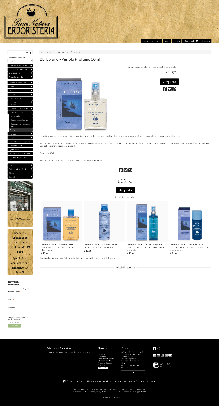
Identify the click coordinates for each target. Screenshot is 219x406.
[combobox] (20, 60)
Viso (11, 90)
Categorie (102, 356)
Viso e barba (15, 116)
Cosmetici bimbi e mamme (20, 142)
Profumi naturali (16, 98)
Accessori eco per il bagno (20, 153)
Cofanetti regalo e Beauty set (20, 158)
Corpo (12, 94)
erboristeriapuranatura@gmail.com (132, 391)
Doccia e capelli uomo (19, 120)
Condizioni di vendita (106, 358)
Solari (12, 138)
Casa (11, 165)
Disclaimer (102, 365)
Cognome (12, 307)
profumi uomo (95, 258)
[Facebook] (154, 349)
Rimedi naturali (14, 73)
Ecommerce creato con (109, 397)
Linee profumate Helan (19, 108)
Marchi (176, 41)
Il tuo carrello (190, 41)
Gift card (12, 173)
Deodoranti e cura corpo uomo (20, 125)
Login (167, 41)
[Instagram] (158, 349)
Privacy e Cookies (105, 363)
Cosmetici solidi (16, 146)
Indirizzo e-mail (14, 291)
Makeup (13, 134)
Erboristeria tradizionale (18, 69)
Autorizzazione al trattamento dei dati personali (18, 318)
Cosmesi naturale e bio (48, 52)
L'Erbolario (110, 258)
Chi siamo (156, 41)
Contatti (206, 41)
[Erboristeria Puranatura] (109, 21)
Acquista (169, 82)
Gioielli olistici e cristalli (17, 169)
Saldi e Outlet (14, 177)
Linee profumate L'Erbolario (16, 103)
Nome (11, 299)
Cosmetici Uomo (64, 52)
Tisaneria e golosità (16, 77)
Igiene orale (14, 149)
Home (145, 41)
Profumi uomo (77, 52)
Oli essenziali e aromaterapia (20, 65)
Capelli (12, 86)
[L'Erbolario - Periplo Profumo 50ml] (81, 99)
